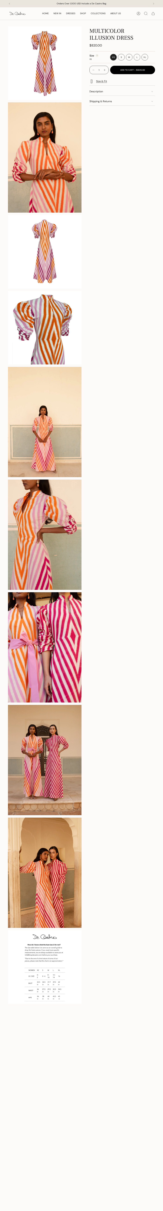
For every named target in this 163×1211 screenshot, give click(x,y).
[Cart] (153, 13)
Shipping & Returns (100, 101)
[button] (83, 14)
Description (96, 91)
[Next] (153, 3)
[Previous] (9, 3)
